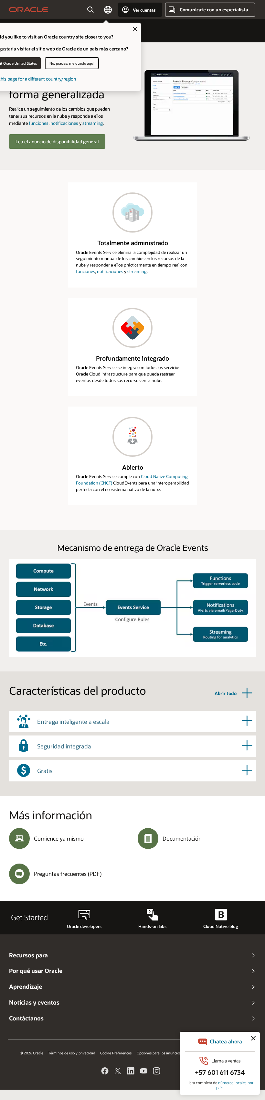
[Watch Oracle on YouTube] (144, 1072)
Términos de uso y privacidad (71, 1053)
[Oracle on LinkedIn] (131, 1072)
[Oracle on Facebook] (105, 1072)
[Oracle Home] (28, 10)
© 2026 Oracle (31, 1053)
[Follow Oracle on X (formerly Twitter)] (118, 1072)
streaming (92, 123)
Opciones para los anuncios (159, 1053)
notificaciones (64, 123)
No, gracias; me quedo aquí (71, 63)
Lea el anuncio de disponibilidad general (57, 141)
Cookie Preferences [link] (116, 1053)
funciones (38, 123)
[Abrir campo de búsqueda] (90, 10)
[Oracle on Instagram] (157, 1072)
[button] (108, 10)
